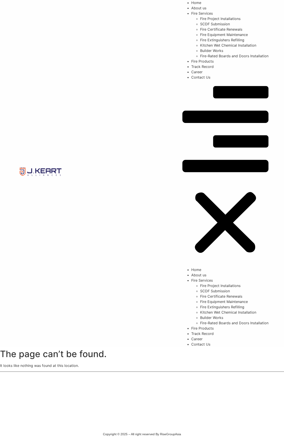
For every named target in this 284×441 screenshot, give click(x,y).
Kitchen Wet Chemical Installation (228, 45)
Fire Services (202, 13)
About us (198, 8)
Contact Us (200, 77)
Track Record (202, 66)
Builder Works (211, 50)
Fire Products (202, 61)
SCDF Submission (215, 24)
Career (197, 72)
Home (196, 2)
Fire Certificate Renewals (221, 29)
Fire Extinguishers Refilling (222, 40)
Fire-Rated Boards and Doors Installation (234, 56)
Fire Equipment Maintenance (224, 34)
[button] (225, 173)
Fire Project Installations (220, 18)
